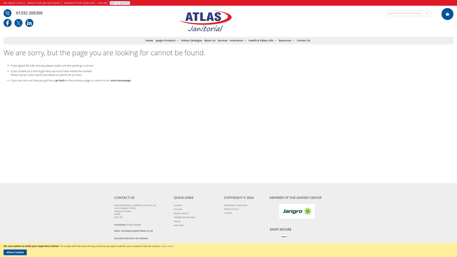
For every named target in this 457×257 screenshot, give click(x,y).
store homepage (121, 80)
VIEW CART (179, 225)
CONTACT (178, 205)
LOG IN (102, 3)
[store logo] (205, 19)
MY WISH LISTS (14, 3)
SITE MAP (178, 209)
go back (60, 80)
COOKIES (228, 213)
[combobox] (408, 13)
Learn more (167, 246)
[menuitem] (150, 40)
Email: (133, 231)
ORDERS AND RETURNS (184, 217)
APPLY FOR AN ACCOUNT (44, 3)
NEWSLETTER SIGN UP (79, 3)
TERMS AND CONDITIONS (235, 205)
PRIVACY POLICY (231, 209)
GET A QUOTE (120, 3)
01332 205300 (29, 13)
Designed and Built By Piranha (131, 238)
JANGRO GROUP (181, 213)
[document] (228, 250)
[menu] (228, 40)
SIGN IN (177, 221)
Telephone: (127, 224)
